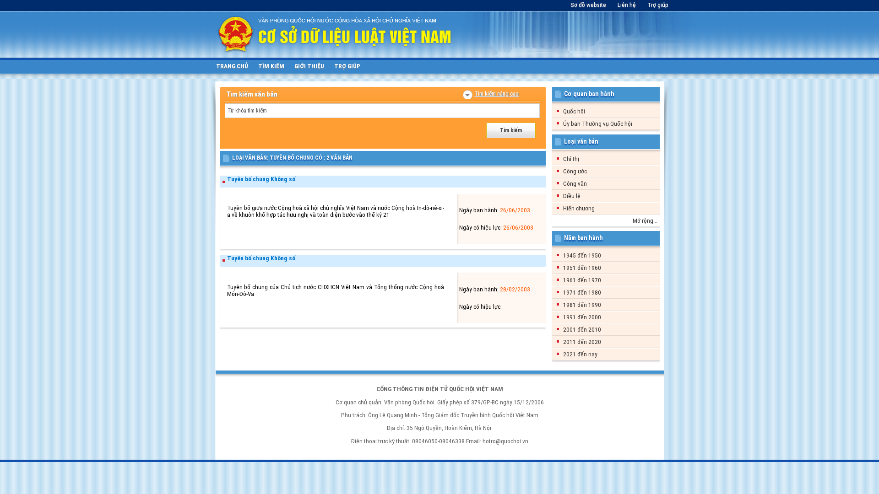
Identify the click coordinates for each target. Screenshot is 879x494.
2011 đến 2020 (582, 341)
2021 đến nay (580, 354)
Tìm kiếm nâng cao (496, 93)
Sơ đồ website (588, 4)
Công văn (575, 183)
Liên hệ (627, 4)
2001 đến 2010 (582, 329)
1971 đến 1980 (582, 292)
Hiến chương (579, 208)
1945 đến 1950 (582, 255)
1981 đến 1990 (582, 304)
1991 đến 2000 (582, 317)
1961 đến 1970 (582, 280)
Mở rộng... (645, 220)
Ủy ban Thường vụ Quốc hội (597, 123)
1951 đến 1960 (582, 267)
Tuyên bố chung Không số (261, 179)
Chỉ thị (571, 159)
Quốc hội (574, 111)
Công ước (575, 171)
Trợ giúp (657, 4)
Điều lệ (572, 196)
